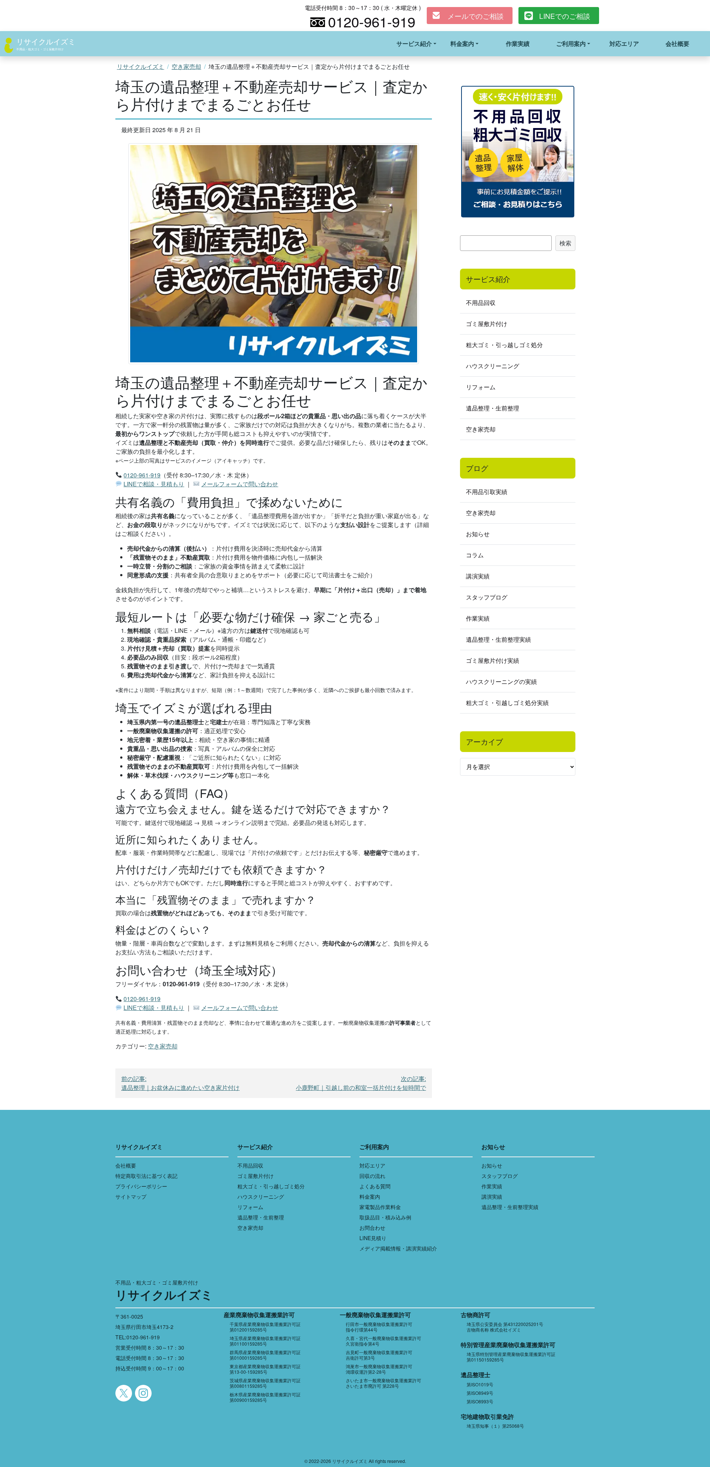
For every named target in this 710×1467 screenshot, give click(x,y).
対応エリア (624, 43)
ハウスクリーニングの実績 (501, 681)
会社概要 (677, 43)
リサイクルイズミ (45, 41)
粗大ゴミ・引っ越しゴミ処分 (504, 344)
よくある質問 (374, 1186)
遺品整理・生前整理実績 (498, 639)
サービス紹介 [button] (414, 43)
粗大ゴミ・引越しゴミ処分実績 (507, 702)
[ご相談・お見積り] (517, 151)
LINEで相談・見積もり (154, 484)
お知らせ (478, 534)
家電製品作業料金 (380, 1207)
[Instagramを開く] (143, 1393)
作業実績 (518, 43)
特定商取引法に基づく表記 (146, 1175)
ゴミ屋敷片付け (486, 323)
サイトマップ (130, 1196)
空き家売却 (186, 66)
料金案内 (369, 1196)
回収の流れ (372, 1175)
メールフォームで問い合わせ (239, 484)
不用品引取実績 (486, 491)
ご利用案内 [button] (571, 43)
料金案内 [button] (462, 43)
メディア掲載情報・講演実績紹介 (398, 1248)
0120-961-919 (142, 475)
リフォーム (481, 387)
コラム (475, 555)
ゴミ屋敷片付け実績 (492, 660)
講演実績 (478, 576)
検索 (565, 243)
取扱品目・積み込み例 (385, 1217)
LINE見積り (372, 1238)
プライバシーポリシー (141, 1186)
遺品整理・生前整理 (492, 408)
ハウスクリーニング (492, 366)
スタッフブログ (486, 597)
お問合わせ (372, 1227)
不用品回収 (481, 302)
